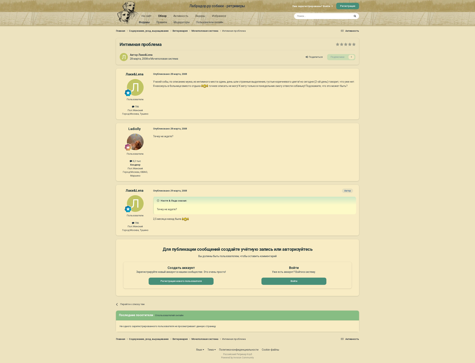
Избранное (219, 16)
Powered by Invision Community (237, 357)
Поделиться (315, 57)
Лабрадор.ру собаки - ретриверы (217, 6)
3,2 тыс (136, 161)
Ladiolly (134, 129)
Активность (180, 16)
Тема (210, 349)
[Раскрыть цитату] (158, 200)
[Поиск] (355, 16)
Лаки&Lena (145, 54)
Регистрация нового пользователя (181, 281)
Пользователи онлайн (209, 22)
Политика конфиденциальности (238, 349)
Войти (294, 281)
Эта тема (341, 16)
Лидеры (200, 16)
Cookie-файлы (270, 349)
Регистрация (347, 6)
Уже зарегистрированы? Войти (311, 6)
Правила (161, 22)
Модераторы (182, 22)
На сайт (146, 16)
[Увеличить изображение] (204, 85)
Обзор (162, 16)
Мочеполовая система (164, 58)
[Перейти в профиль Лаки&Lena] (124, 57)
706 (136, 106)
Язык (199, 349)
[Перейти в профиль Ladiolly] (135, 142)
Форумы (144, 22)
